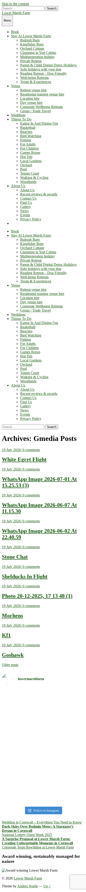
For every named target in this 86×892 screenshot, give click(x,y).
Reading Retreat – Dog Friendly (43, 73)
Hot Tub (26, 157)
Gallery (25, 207)
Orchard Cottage (32, 48)
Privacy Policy (30, 219)
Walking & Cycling (34, 178)
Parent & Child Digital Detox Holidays (48, 65)
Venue (15, 86)
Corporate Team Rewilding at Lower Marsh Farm (38, 847)
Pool (23, 169)
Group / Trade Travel (35, 111)
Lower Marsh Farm (16, 13)
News (24, 211)
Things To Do (21, 119)
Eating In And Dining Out (39, 123)
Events (25, 215)
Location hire (29, 98)
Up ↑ (47, 886)
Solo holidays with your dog (40, 69)
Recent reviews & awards (38, 194)
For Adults (28, 144)
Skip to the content (15, 4)
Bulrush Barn (30, 40)
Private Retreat (31, 61)
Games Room (30, 153)
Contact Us (28, 198)
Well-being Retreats (34, 78)
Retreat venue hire (33, 90)
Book (15, 32)
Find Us (26, 202)
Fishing (25, 140)
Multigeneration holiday (37, 57)
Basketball (27, 128)
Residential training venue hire (42, 94)
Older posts (10, 665)
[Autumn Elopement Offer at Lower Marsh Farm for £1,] (43, 739)
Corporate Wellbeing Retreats (41, 107)
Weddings (18, 115)
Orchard (26, 165)
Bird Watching (30, 136)
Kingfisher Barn (32, 44)
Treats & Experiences (35, 82)
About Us (18, 186)
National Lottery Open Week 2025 (27, 835)
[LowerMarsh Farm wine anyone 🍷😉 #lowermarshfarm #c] (43, 796)
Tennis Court (29, 173)
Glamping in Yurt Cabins (38, 53)
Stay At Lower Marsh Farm (31, 36)
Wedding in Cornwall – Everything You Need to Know (42, 822)
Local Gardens (31, 161)
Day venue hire (31, 103)
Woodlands (28, 182)
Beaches (26, 132)
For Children (29, 148)
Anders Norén (27, 886)
